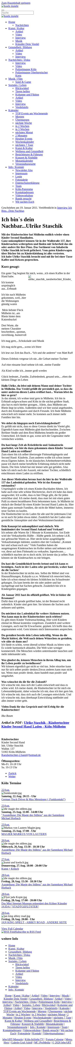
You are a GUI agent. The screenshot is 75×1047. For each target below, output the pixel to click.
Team (18, 185)
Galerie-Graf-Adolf (21, 1042)
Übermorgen (22, 119)
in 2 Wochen (22, 126)
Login (18, 176)
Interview (20, 37)
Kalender (13, 110)
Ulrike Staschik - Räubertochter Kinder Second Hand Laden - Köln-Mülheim (35, 724)
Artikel (19, 31)
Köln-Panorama (24, 189)
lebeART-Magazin (12, 1039)
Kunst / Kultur (16, 28)
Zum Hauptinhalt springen (15, 2)
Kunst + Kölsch (10, 868)
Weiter (12, 776)
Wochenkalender (24, 141)
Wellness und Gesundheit (29, 151)
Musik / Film (15, 78)
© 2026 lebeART (61, 1042)
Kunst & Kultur (24, 148)
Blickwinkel (22, 88)
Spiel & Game (23, 81)
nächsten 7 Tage (24, 144)
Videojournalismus (53, 1033)
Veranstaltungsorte (25, 163)
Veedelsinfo (21, 107)
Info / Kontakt (16, 167)
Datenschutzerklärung (27, 182)
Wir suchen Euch (24, 201)
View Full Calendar (12, 928)
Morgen (19, 116)
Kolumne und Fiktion (27, 94)
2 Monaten (21, 135)
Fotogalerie (21, 179)
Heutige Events (23, 138)
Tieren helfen (22, 91)
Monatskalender (24, 160)
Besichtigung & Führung (29, 154)
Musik (18, 40)
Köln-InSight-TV (34, 1039)
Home (11, 21)
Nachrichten (22, 25)
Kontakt (36, 1033)
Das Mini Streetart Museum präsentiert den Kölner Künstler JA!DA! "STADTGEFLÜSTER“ (34, 905)
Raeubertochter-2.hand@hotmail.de (21, 755)
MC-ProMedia (42, 1042)
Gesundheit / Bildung (20, 47)
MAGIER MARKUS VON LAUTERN (24, 834)
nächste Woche (23, 122)
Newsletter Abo (24, 170)
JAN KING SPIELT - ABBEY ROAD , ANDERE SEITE (34, 922)
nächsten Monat (24, 132)
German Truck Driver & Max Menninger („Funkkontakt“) (33, 799)
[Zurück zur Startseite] (9, 6)
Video (18, 34)
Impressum (21, 173)
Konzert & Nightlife (26, 157)
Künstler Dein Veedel (27, 44)
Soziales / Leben (17, 85)
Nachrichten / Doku (19, 59)
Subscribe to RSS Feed (28, 931)
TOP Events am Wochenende (31, 113)
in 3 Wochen (22, 129)
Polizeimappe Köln (25, 69)
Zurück (12, 773)
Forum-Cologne (54, 1039)
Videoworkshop (24, 195)
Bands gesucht (23, 198)
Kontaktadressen (24, 192)
